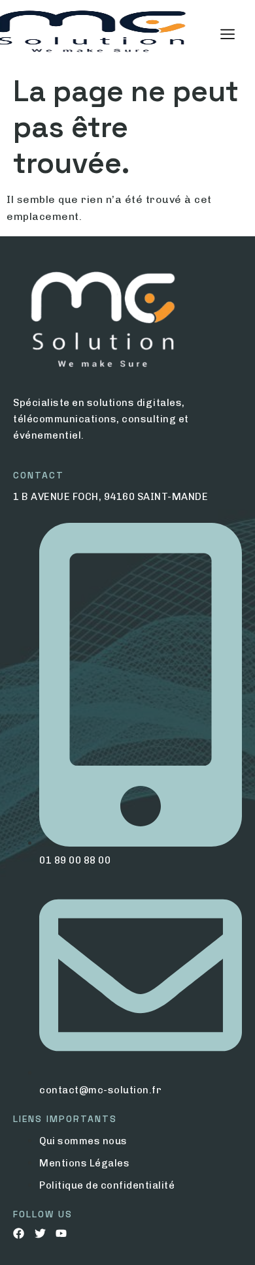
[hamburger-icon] (227, 35)
